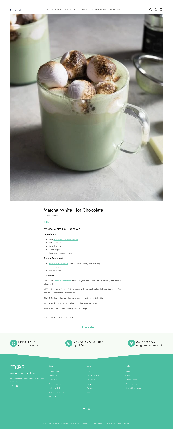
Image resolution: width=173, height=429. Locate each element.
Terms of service (97, 424)
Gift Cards (52, 396)
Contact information (123, 424)
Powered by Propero (61, 424)
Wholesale (91, 380)
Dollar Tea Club (54, 388)
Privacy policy (85, 424)
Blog (88, 392)
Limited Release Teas (56, 392)
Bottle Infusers (53, 371)
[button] (55, 9)
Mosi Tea (51, 424)
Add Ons (51, 400)
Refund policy (74, 424)
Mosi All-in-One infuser (58, 263)
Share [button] (48, 222)
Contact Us (129, 375)
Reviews (90, 388)
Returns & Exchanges (133, 380)
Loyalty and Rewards (94, 375)
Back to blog (88, 326)
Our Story (90, 371)
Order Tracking (131, 384)
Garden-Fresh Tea (55, 384)
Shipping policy (110, 424)
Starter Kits (52, 380)
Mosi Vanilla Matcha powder (66, 239)
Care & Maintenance (133, 388)
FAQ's (127, 371)
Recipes (90, 384)
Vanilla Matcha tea (63, 280)
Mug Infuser (52, 375)
